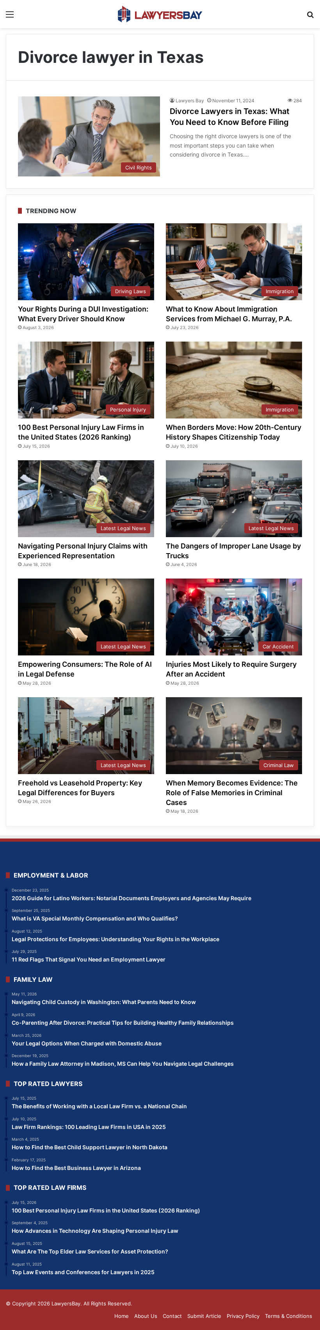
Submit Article (204, 1316)
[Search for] (310, 17)
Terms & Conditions (288, 1316)
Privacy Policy (243, 1316)
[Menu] (10, 17)
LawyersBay (66, 1303)
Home (121, 1316)
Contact (172, 1316)
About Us (145, 1316)
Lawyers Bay (190, 100)
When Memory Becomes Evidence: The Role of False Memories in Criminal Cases (232, 793)
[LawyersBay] (160, 14)
